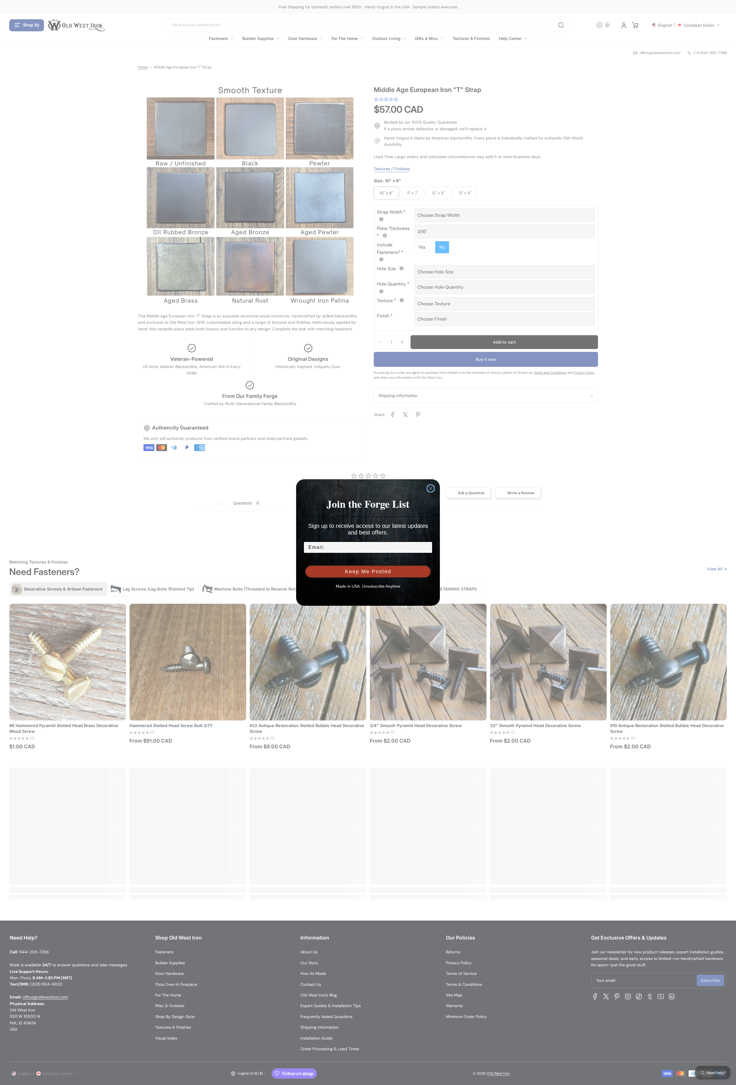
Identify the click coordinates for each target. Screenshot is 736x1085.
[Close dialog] (430, 488)
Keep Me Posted (368, 571)
